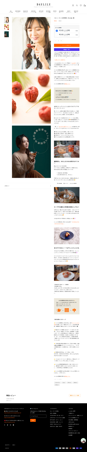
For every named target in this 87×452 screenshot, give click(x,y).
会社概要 (70, 435)
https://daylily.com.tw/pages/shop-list (12, 412)
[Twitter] (59, 379)
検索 (77, 5)
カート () (85, 5)
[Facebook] (57, 379)
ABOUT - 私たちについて (55, 424)
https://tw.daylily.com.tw (9, 422)
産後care (75, 382)
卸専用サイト (71, 426)
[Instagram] (10, 425)
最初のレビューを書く (75, 395)
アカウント (73, 5)
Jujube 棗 (73, 63)
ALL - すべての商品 (54, 411)
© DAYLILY (7, 448)
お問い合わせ (71, 422)
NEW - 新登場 (53, 413)
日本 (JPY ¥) (7, 444)
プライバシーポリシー (73, 430)
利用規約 (70, 428)
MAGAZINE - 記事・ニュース (56, 422)
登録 (33, 420)
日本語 (13, 444)
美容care (56, 384)
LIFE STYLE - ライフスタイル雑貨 (57, 417)
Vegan (64, 382)
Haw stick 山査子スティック (65, 126)
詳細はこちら (67, 83)
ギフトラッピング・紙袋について (76, 415)
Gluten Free (57, 382)
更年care (69, 382)
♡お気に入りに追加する (59, 60)
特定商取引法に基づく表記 (74, 433)
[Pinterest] (60, 379)
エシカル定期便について (74, 417)
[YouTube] (13, 425)
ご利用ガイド (6, 185)
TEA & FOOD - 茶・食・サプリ (56, 415)
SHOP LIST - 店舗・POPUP (56, 426)
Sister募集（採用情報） (74, 419)
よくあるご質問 (72, 411)
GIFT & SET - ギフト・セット (56, 419)
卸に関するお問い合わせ (74, 424)
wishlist (81, 5)
